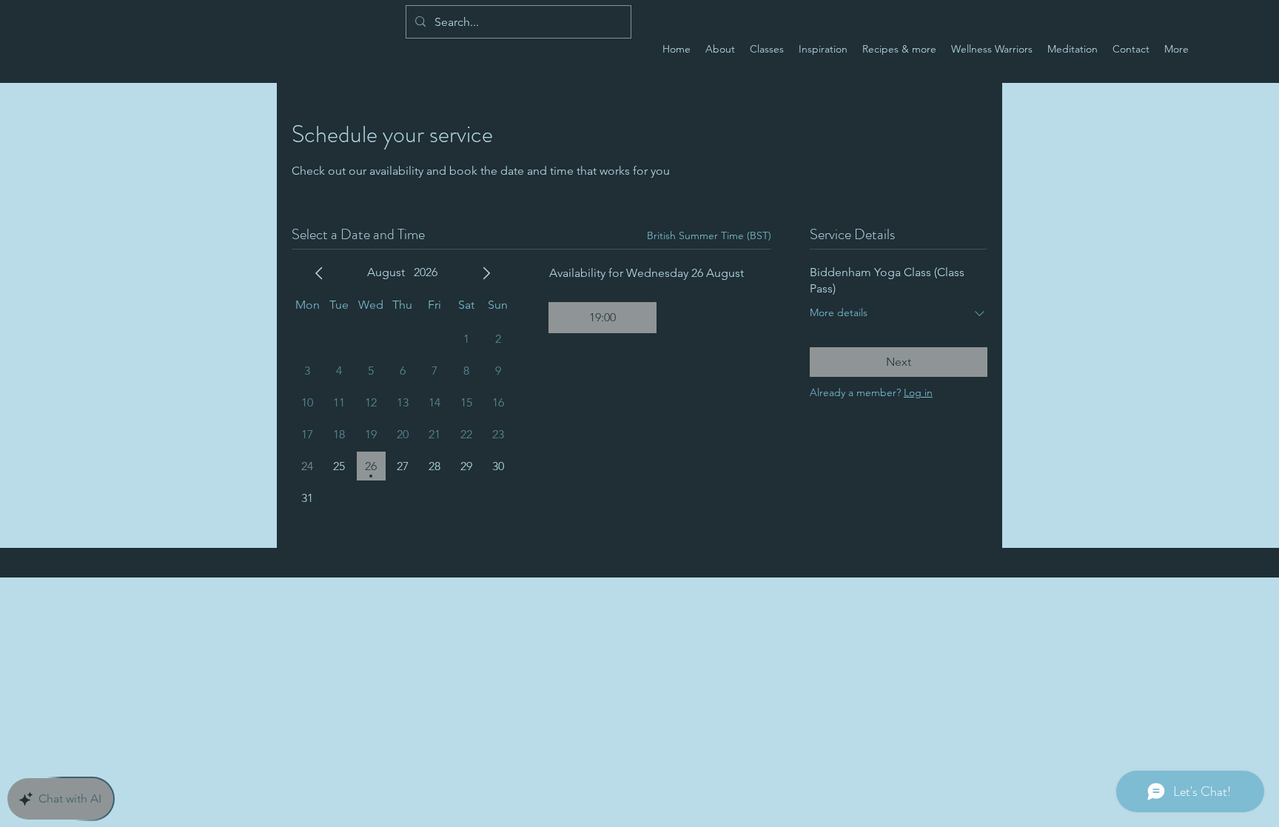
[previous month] (319, 273)
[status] (709, 236)
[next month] (486, 273)
